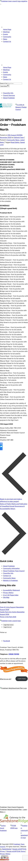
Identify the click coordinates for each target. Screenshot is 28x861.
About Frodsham (9, 98)
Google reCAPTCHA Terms (16, 851)
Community (7, 37)
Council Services (9, 95)
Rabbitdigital (6, 849)
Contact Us (7, 41)
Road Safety (15, 142)
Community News (13, 140)
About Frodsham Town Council (13, 571)
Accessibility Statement (11, 590)
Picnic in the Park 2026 (8, 617)
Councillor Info (8, 93)
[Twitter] (14, 446)
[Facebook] (14, 444)
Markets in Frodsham (10, 580)
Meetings (6, 32)
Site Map (6, 597)
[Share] (14, 449)
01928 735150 (14, 654)
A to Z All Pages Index (10, 595)
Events (5, 34)
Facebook (6, 641)
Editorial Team (19, 137)
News (5, 39)
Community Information (11, 568)
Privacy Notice (8, 593)
